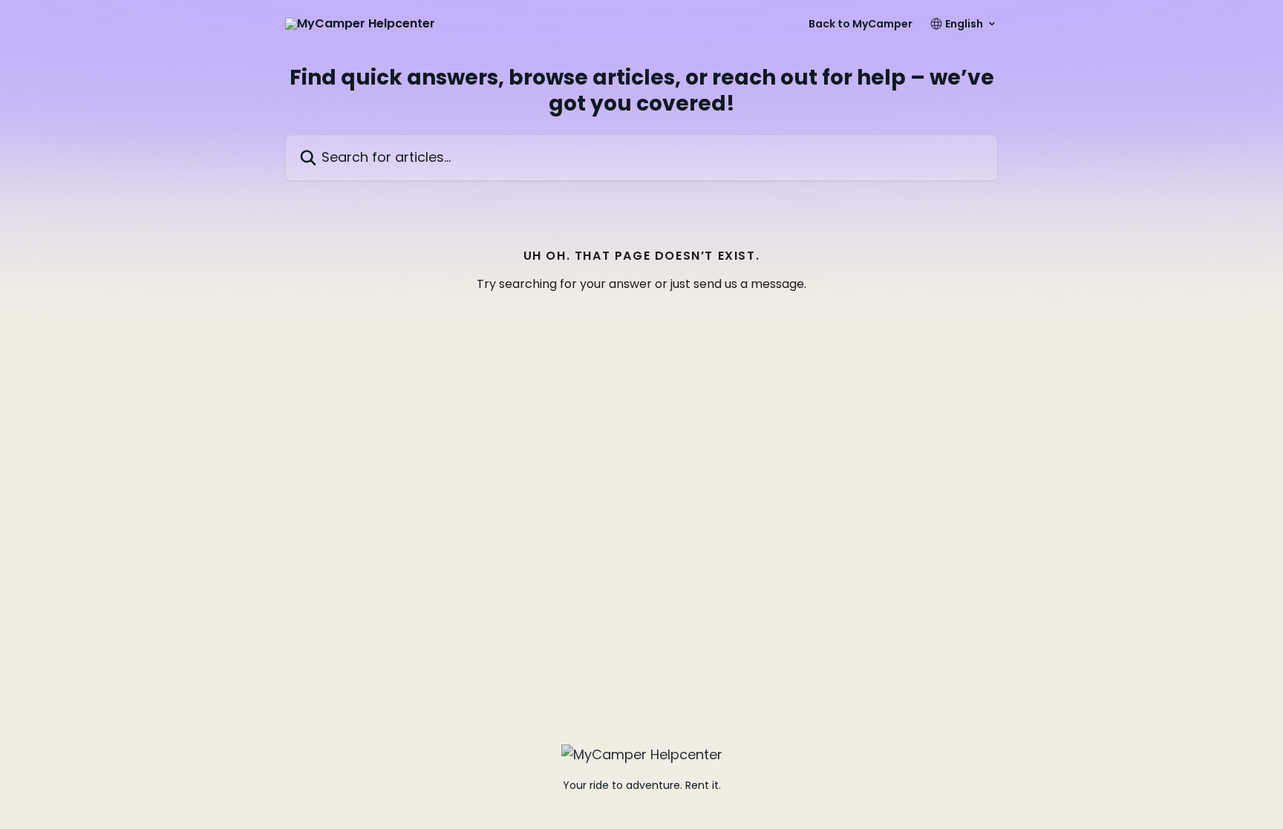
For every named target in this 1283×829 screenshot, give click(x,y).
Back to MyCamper (861, 24)
